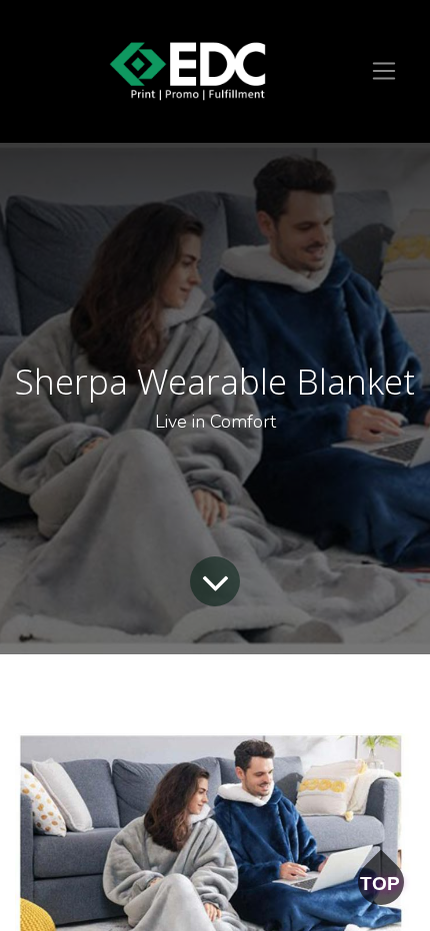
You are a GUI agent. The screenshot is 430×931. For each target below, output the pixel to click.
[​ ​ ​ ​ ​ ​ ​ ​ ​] (187, 71)
